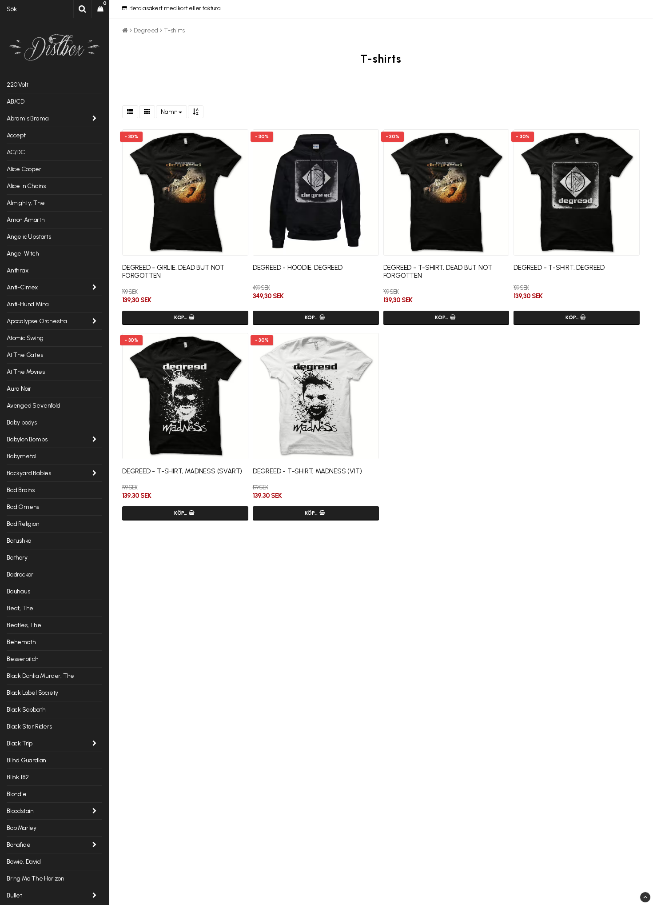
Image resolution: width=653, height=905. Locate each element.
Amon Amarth (26, 220)
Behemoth (21, 642)
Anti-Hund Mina (28, 304)
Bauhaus (18, 591)
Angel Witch (23, 253)
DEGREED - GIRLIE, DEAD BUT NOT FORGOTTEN (173, 272)
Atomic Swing (25, 338)
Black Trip (19, 743)
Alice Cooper (24, 169)
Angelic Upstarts (29, 236)
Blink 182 (18, 777)
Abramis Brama (27, 118)
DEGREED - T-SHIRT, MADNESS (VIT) (307, 471)
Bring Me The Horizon (35, 878)
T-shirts (174, 30)
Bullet (14, 895)
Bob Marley (21, 828)
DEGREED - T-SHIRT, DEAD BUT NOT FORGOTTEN (437, 272)
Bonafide (18, 845)
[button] (100, 9)
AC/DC (16, 152)
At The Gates (25, 355)
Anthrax (17, 270)
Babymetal (21, 456)
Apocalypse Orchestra (37, 321)
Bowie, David (24, 861)
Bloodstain (20, 811)
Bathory (17, 557)
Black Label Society (32, 693)
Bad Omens (23, 507)
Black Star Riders (29, 726)
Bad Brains (21, 490)
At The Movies (25, 372)
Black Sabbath (26, 709)
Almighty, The (25, 203)
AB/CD (15, 101)
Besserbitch (23, 659)
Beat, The (20, 608)
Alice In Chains (26, 186)
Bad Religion (23, 524)
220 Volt (17, 84)
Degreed (146, 30)
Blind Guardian (26, 760)
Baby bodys (22, 422)
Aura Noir (19, 388)
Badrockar (20, 574)
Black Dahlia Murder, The (40, 676)
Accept (16, 135)
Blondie (17, 794)
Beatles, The (24, 625)
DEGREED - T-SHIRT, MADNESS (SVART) (182, 471)
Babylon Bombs (27, 439)
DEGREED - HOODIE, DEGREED (297, 268)
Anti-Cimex (22, 287)
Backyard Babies (29, 473)
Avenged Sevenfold (33, 405)
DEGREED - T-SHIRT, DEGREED (559, 268)
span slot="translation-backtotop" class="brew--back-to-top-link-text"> (645, 897)
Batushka (19, 541)
